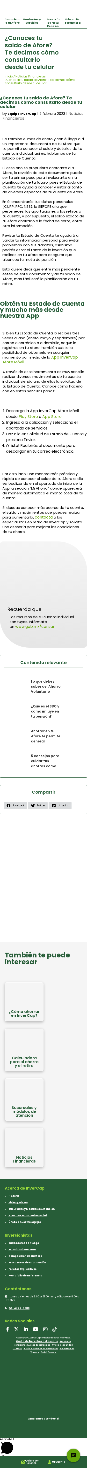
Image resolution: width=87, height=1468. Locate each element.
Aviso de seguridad (62, 1345)
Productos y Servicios (32, 21)
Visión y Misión (18, 1202)
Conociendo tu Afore (13, 21)
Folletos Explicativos (22, 1269)
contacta (44, 517)
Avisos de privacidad (39, 1345)
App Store (52, 416)
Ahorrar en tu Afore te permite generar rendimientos (45, 739)
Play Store (28, 416)
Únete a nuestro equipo (24, 1222)
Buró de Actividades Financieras (41, 1348)
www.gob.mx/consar (35, 626)
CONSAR (17, 1348)
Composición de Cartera (25, 1256)
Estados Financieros (22, 1249)
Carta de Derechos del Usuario (37, 1341)
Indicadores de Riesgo (23, 1243)
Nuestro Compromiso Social (27, 1215)
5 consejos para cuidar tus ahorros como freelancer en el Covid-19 (45, 766)
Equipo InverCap (22, 113)
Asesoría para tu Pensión (53, 23)
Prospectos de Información (27, 1262)
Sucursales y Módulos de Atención (31, 1209)
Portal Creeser (49, 1352)
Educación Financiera (73, 21)
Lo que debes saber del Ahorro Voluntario (46, 686)
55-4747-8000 (19, 1308)
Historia (14, 1196)
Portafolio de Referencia (25, 1275)
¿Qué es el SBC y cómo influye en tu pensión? (45, 711)
